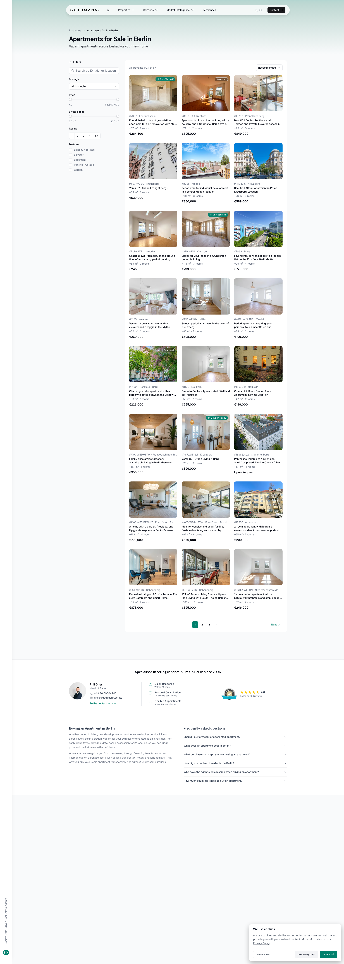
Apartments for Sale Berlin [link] (102, 30)
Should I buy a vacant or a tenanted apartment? (212, 736)
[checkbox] (70, 149)
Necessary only (306, 954)
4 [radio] (90, 135)
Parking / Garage (84, 165)
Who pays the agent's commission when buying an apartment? (221, 771)
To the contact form (101, 703)
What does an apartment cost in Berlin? (207, 745)
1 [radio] (71, 135)
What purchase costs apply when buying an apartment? (217, 754)
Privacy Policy (261, 943)
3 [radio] (84, 135)
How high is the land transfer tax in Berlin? (209, 763)
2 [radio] (77, 135)
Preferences (263, 954)
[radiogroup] (85, 136)
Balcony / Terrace (84, 149)
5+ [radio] (96, 135)
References (209, 9)
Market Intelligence (178, 9)
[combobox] (269, 67)
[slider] (70, 99)
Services (148, 9)
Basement (80, 160)
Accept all (329, 954)
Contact (274, 9)
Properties (124, 9)
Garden (78, 170)
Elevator (78, 155)
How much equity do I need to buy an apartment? (213, 780)
